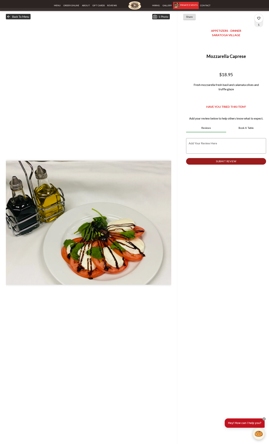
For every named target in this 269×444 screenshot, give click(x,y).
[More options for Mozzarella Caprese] (258, 18)
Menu (57, 5)
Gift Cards (98, 5)
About (86, 5)
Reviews (112, 5)
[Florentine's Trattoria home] (134, 5)
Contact (205, 5)
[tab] (206, 128)
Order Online (71, 5)
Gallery (167, 5)
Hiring (156, 5)
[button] (18, 16)
